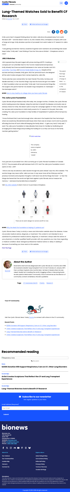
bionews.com (12, 440)
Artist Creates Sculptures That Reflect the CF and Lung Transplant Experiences (33, 329)
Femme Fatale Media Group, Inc (30, 70)
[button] (61, 3)
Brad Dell (9, 19)
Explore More (40, 452)
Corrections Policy (42, 458)
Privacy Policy (40, 464)
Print (25, 24)
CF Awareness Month (30, 283)
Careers (4, 464)
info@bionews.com (12, 442)
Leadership (5, 461)
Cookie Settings (41, 469)
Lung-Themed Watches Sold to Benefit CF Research (23, 332)
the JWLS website (11, 185)
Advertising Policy (41, 456)
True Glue (13, 70)
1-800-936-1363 (12, 443)
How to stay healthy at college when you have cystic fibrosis (27, 93)
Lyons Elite (5, 70)
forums (31, 317)
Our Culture (6, 456)
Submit (6, 414)
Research (50, 283)
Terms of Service (41, 467)
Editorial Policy (40, 461)
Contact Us (5, 467)
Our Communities (8, 458)
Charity (42, 283)
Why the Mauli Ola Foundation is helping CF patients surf (25, 228)
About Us (5, 452)
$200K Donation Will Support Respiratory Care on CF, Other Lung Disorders (31, 326)
